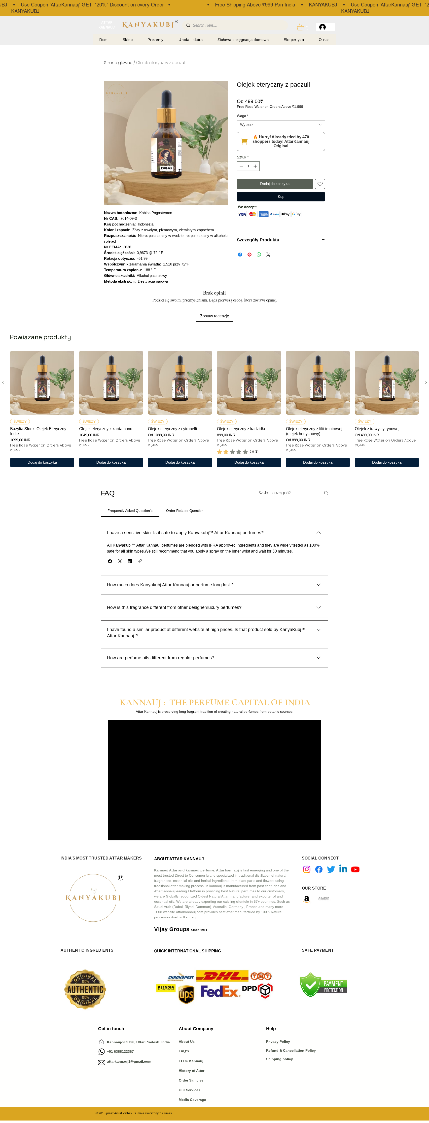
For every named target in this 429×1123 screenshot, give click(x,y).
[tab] (130, 510)
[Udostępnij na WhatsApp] (259, 255)
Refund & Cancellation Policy (291, 1050)
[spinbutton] (248, 166)
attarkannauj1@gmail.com (129, 1061)
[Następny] (426, 382)
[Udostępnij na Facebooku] (240, 255)
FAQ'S (184, 1051)
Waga (243, 116)
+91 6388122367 (116, 1051)
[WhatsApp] (101, 1051)
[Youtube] (355, 869)
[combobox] (281, 124)
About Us (187, 1042)
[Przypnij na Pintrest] (249, 255)
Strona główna (118, 63)
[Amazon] (307, 899)
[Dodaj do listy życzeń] (320, 184)
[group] (214, 408)
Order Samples (191, 1080)
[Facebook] (319, 869)
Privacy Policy (278, 1042)
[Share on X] (268, 255)
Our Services (189, 1090)
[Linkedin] (343, 869)
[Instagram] (307, 869)
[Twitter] (331, 869)
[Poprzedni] (3, 382)
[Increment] (255, 166)
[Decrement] (241, 166)
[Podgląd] (42, 383)
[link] (237, 451)
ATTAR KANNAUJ (107, 25)
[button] (304, 27)
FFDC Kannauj (191, 1061)
